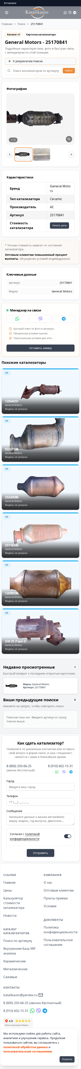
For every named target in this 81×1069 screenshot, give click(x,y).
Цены (7, 890)
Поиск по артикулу (17, 941)
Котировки (10, 3)
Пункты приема (56, 898)
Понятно (67, 1059)
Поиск (21, 24)
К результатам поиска (28, 61)
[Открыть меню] (6, 12)
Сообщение (14, 811)
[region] (40, 127)
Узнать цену (59, 225)
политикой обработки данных (25, 1047)
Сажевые (10, 977)
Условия (50, 906)
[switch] (67, 836)
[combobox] (40, 70)
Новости (10, 915)
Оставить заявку (40, 348)
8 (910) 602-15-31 (60, 766)
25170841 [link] (37, 24)
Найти (69, 70)
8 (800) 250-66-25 (18, 766)
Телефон (12, 796)
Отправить (40, 853)
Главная (7, 24)
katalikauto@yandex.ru (20, 995)
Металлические (15, 969)
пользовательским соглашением (27, 1051)
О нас (48, 882)
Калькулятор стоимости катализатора (13, 903)
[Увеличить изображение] (69, 139)
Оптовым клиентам (59, 890)
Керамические (14, 961)
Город (10, 781)
